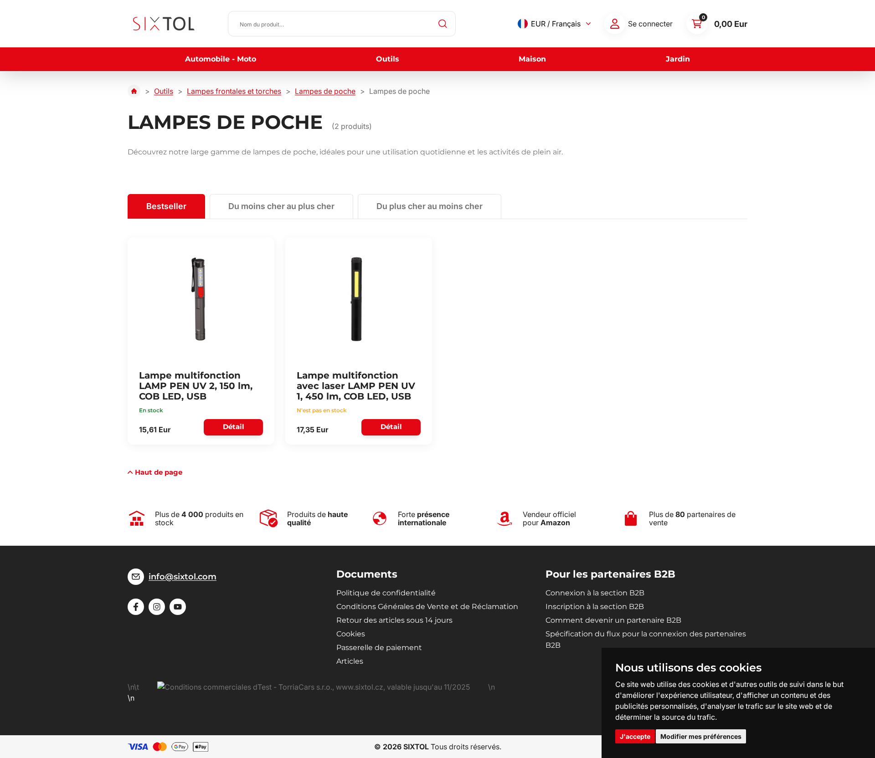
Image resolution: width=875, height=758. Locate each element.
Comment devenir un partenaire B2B (613, 620)
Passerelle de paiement (379, 647)
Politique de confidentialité (386, 593)
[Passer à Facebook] (136, 607)
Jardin (678, 59)
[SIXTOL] (164, 24)
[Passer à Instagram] (157, 607)
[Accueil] (134, 91)
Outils (387, 59)
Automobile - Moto (220, 59)
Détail (233, 426)
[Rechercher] (442, 23)
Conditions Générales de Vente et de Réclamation (427, 606)
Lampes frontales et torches (234, 91)
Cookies (350, 634)
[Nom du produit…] (342, 23)
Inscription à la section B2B (595, 606)
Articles (349, 661)
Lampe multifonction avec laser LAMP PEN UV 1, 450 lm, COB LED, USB (356, 386)
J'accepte (635, 736)
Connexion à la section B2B (595, 593)
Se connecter (650, 23)
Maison (532, 59)
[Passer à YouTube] (178, 607)
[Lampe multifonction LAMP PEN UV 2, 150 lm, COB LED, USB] (198, 299)
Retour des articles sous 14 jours (394, 620)
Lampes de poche (325, 91)
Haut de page (158, 472)
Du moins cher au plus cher (281, 206)
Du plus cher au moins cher (429, 206)
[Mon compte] (614, 23)
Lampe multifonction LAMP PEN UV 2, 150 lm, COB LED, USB (195, 386)
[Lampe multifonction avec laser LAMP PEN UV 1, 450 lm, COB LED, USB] (356, 299)
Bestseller (166, 206)
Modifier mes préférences (700, 736)
